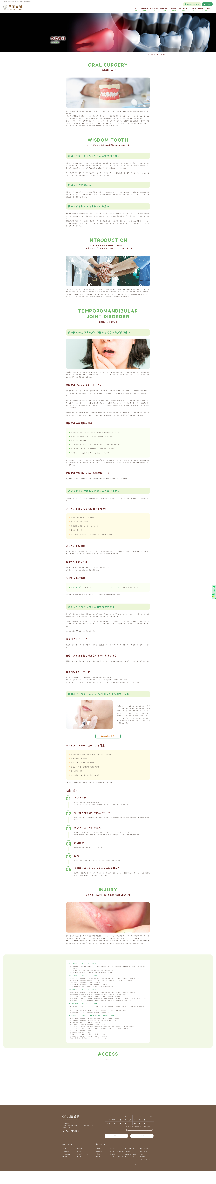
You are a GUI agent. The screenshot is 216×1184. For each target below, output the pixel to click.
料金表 (79, 1151)
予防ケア (112, 1148)
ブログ (79, 1156)
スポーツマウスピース (131, 1156)
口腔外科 (127, 1151)
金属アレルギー (144, 1151)
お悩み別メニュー (82, 1148)
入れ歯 (142, 1154)
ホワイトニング (129, 1148)
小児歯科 (98, 1154)
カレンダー (141, 1136)
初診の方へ (65, 1156)
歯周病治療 (99, 1151)
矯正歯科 (112, 1154)
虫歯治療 (98, 1148)
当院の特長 (65, 1151)
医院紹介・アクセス (82, 1154)
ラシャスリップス (145, 1159)
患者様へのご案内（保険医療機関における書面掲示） (140, 1130)
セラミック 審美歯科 (116, 1156)
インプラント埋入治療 (116, 1151)
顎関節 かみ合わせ (130, 1154)
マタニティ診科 (144, 1148)
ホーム (64, 1148)
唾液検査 (142, 1156)
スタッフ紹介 (66, 1154)
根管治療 (98, 1156)
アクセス (116, 1136)
